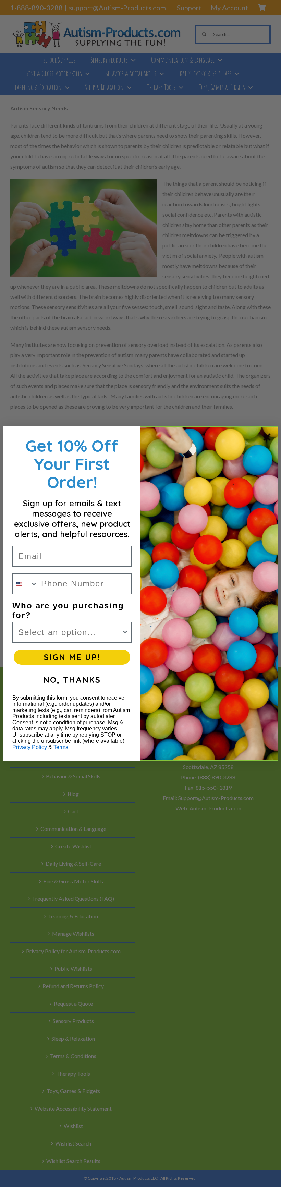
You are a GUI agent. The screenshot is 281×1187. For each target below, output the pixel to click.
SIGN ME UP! (72, 657)
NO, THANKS (72, 680)
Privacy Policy (29, 747)
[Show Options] (125, 632)
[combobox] (25, 584)
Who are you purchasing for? (68, 610)
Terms (60, 747)
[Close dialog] (267, 437)
